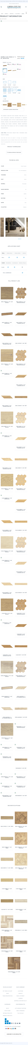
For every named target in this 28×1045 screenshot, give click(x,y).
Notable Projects (7, 1013)
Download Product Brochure (14, 152)
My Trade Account (7, 991)
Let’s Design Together (20, 1008)
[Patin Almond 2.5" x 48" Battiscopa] (14, 70)
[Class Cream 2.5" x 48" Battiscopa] (5, 70)
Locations (20, 991)
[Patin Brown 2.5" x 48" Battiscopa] (5, 75)
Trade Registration (7, 995)
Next (26, 104)
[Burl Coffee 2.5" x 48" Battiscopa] (5, 63)
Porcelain (11, 13)
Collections (17, 13)
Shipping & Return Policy (20, 1000)
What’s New (7, 1010)
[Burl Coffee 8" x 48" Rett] (14, 82)
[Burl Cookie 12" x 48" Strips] (14, 105)
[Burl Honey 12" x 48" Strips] (24, 105)
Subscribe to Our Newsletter (14, 1034)
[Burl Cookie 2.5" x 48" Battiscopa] (10, 63)
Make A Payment (20, 995)
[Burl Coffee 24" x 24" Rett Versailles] (10, 82)
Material (6, 13)
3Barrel (23, 13)
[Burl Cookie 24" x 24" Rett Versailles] (19, 105)
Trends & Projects (7, 1015)
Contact (20, 993)
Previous (1, 104)
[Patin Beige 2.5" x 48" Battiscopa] (19, 70)
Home (2, 13)
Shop (7, 993)
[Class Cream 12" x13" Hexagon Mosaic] (10, 90)
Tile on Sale (20, 1013)
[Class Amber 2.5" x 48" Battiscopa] (19, 63)
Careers (20, 998)
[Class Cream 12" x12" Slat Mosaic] (5, 90)
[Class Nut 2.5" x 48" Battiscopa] (10, 70)
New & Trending (21, 1010)
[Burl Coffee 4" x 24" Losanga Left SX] (19, 90)
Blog (7, 1008)
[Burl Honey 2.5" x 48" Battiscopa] (14, 63)
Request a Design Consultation (11, 109)
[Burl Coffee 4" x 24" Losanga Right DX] (5, 96)
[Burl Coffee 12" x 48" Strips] (5, 82)
